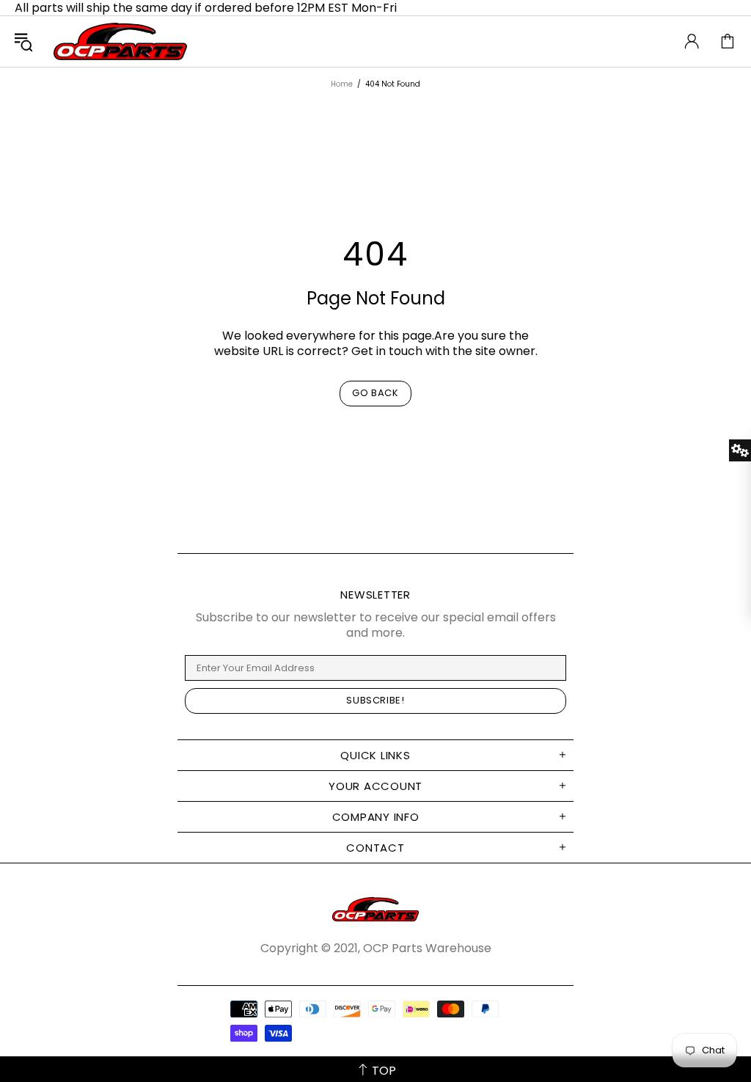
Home (342, 83)
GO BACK (375, 393)
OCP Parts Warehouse (120, 41)
